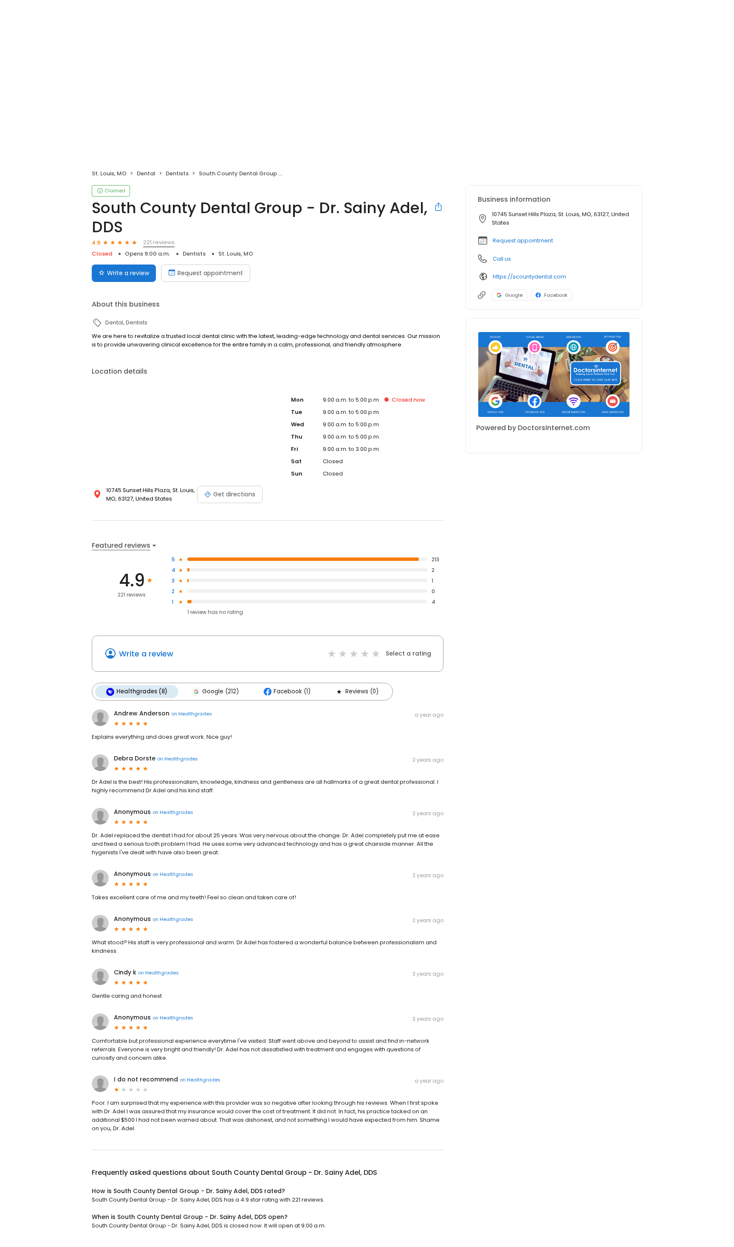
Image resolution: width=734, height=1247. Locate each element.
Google (513, 295)
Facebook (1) (292, 691)
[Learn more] (554, 374)
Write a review (128, 273)
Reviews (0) (361, 691)
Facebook (555, 295)
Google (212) (220, 691)
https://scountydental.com (529, 277)
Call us (502, 259)
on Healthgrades (191, 713)
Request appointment (210, 273)
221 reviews (159, 242)
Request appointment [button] (523, 240)
